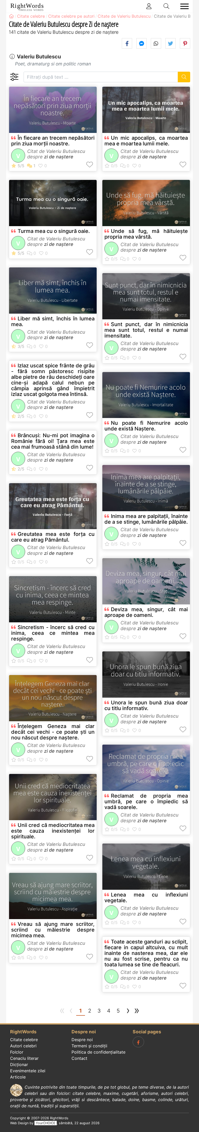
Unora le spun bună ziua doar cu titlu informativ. (146, 705)
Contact (79, 1058)
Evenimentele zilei (27, 1070)
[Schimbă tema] (14, 77)
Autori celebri (23, 1045)
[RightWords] (11, 16)
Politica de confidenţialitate (98, 1052)
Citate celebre (24, 1039)
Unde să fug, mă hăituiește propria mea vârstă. (146, 234)
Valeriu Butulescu (39, 56)
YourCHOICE (45, 1123)
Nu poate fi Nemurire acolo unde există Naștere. (146, 426)
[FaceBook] (138, 1041)
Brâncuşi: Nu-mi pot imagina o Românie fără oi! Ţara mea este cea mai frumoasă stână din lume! (53, 441)
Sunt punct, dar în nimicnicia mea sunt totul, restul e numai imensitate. (146, 330)
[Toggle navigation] (183, 6)
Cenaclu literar (24, 1058)
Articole (18, 1077)
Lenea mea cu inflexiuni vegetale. (146, 898)
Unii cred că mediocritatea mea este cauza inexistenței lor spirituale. (53, 831)
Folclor (16, 1052)
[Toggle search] (166, 6)
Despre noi (82, 1039)
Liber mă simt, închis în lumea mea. (53, 321)
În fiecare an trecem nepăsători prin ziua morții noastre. (53, 141)
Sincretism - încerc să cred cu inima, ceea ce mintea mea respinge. (53, 633)
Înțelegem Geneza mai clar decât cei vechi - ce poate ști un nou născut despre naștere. (53, 732)
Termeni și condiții (89, 1045)
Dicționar (19, 1064)
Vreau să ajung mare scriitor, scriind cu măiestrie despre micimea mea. (53, 930)
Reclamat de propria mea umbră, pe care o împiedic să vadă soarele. (146, 801)
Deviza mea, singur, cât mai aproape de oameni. (146, 612)
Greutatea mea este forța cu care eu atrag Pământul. (53, 537)
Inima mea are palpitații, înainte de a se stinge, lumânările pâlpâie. (146, 519)
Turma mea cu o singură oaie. (54, 231)
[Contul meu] (149, 6)
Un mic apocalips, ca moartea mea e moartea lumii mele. (146, 141)
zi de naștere (58, 156)
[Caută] (184, 77)
